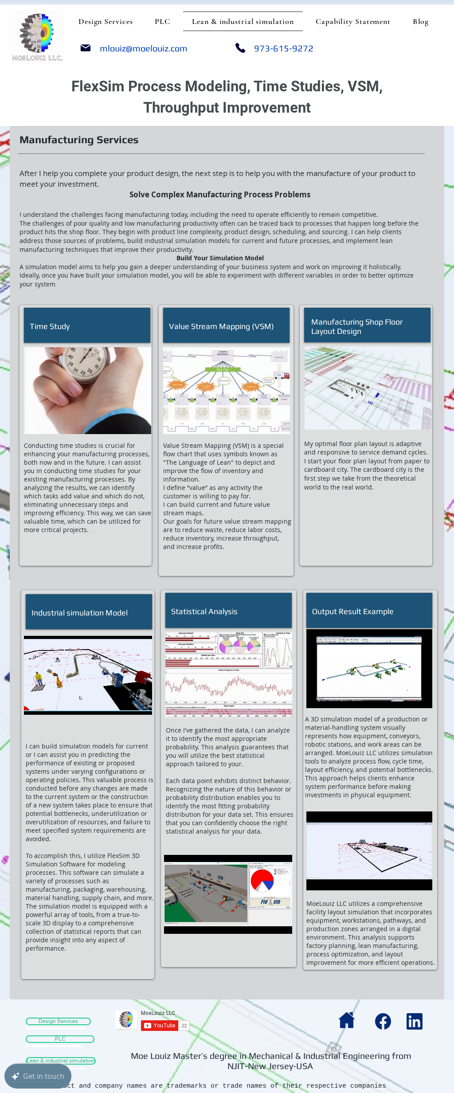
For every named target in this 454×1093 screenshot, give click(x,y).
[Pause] (35, 703)
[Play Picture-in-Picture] (125, 703)
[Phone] (240, 48)
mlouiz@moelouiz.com (144, 48)
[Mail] (85, 48)
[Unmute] (50, 703)
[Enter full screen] (140, 703)
